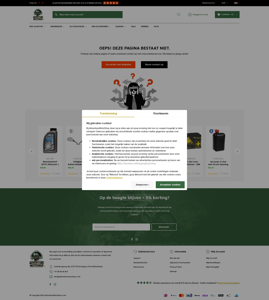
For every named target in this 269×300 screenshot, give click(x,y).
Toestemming (108, 113)
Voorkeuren (160, 113)
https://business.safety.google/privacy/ (136, 163)
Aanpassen (142, 184)
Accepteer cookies (170, 184)
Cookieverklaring (114, 177)
